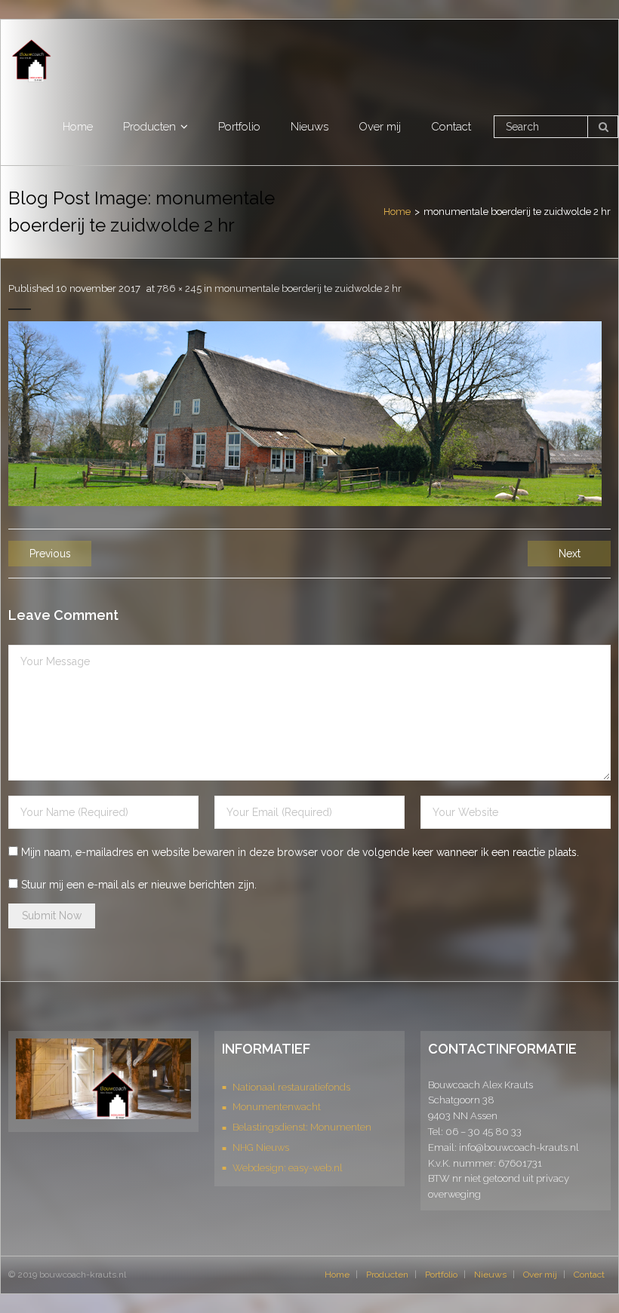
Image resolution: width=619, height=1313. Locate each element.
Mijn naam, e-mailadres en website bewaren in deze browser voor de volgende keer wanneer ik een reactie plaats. (300, 852)
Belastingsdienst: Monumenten (302, 1127)
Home (397, 211)
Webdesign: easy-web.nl (288, 1167)
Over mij (540, 1274)
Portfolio (441, 1274)
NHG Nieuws (261, 1147)
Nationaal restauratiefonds (291, 1087)
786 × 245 (179, 288)
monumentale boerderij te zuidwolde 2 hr (308, 288)
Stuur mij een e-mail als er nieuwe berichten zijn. (139, 885)
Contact (589, 1274)
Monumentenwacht (277, 1106)
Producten (387, 1274)
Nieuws (490, 1274)
